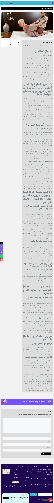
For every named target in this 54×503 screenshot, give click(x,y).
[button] (29, 45)
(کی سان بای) (24, 487)
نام (50, 435)
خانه (51, 8)
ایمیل (49, 441)
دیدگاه (49, 416)
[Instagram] (1, 259)
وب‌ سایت (49, 447)
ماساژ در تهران (46, 8)
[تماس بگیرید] (51, 500)
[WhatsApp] (1, 256)
